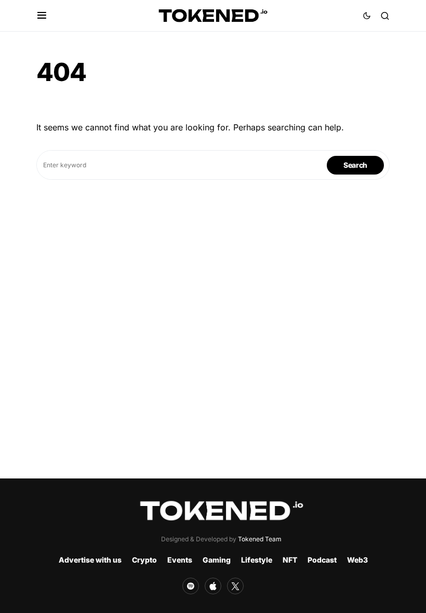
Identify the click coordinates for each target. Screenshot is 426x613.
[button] (41, 15)
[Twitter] (235, 586)
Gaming (217, 559)
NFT (290, 559)
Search (355, 165)
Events (179, 559)
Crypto (144, 559)
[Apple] (213, 586)
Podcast (322, 559)
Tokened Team (260, 539)
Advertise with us (90, 559)
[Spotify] (190, 586)
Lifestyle (256, 559)
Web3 (357, 559)
